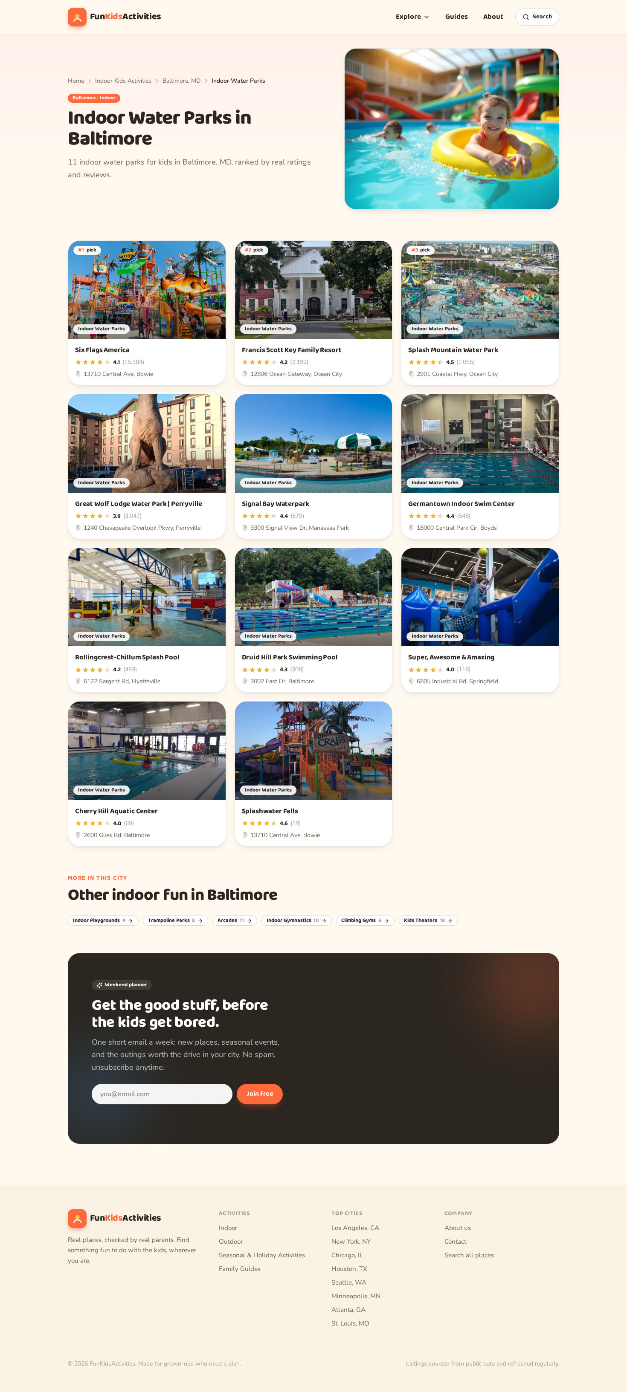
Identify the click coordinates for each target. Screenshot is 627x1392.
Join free (260, 1094)
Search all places (469, 1255)
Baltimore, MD (181, 81)
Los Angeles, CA (355, 1228)
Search (542, 17)
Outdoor (231, 1241)
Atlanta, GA (348, 1309)
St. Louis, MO (350, 1323)
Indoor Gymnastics (293, 920)
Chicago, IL (347, 1255)
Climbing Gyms (361, 920)
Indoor (228, 1228)
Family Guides (240, 1269)
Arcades (231, 920)
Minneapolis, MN (355, 1296)
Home (76, 81)
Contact (455, 1241)
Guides (456, 17)
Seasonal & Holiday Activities (262, 1255)
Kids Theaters (424, 920)
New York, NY (351, 1241)
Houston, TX (349, 1269)
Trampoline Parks (171, 920)
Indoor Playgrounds (99, 920)
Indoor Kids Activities (123, 81)
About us (457, 1228)
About (493, 17)
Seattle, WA (348, 1282)
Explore (408, 17)
